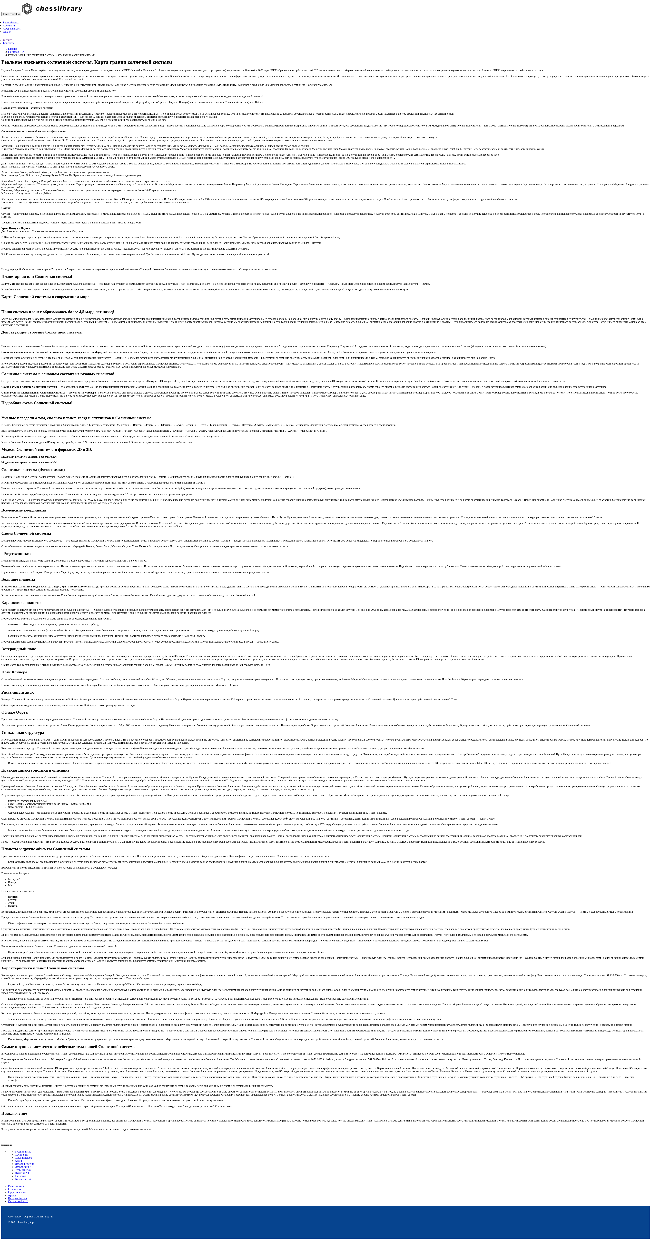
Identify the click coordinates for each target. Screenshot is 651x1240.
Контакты (8, 43)
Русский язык (23, 1151)
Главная (12, 48)
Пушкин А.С (22, 1173)
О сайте (7, 39)
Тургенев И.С (23, 1169)
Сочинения (21, 1154)
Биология (20, 1176)
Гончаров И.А (16, 51)
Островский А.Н (24, 1166)
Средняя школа (23, 1157)
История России (24, 1163)
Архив (19, 1160)
